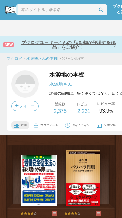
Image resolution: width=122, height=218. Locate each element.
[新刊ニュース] (24, 28)
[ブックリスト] (54, 28)
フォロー (26, 106)
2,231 (83, 111)
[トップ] (10, 28)
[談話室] (68, 28)
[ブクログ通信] (83, 28)
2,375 (60, 111)
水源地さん (60, 84)
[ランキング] (39, 28)
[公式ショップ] (98, 28)
